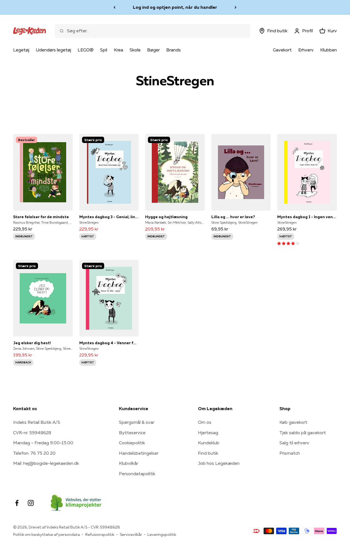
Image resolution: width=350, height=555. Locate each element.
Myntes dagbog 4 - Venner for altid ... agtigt (109, 342)
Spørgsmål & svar (136, 422)
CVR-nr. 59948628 (32, 432)
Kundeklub (208, 442)
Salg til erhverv (294, 442)
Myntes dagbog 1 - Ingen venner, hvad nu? (307, 216)
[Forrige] (114, 7)
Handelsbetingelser (138, 453)
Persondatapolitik (137, 473)
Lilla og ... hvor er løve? (233, 216)
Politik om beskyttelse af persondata (46, 534)
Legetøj (21, 49)
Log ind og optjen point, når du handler (175, 7)
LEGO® (86, 49)
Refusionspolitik (99, 534)
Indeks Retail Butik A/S (36, 422)
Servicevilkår (131, 534)
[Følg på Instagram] (30, 503)
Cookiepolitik (132, 442)
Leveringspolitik (161, 534)
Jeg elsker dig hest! (32, 342)
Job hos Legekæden (219, 463)
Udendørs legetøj (53, 49)
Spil (103, 49)
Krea (118, 49)
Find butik (208, 453)
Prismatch (289, 453)
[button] (288, 243)
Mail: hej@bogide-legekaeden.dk (46, 463)
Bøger (153, 49)
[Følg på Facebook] (17, 503)
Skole (135, 49)
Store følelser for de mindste (41, 216)
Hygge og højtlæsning (166, 216)
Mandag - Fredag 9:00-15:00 (43, 442)
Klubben (328, 49)
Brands (173, 49)
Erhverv (306, 49)
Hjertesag (208, 432)
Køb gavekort (293, 422)
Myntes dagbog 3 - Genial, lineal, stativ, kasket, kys (109, 216)
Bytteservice (132, 432)
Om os (204, 422)
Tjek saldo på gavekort (302, 432)
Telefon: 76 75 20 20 (34, 453)
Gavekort (282, 49)
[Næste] (236, 7)
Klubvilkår (128, 463)
